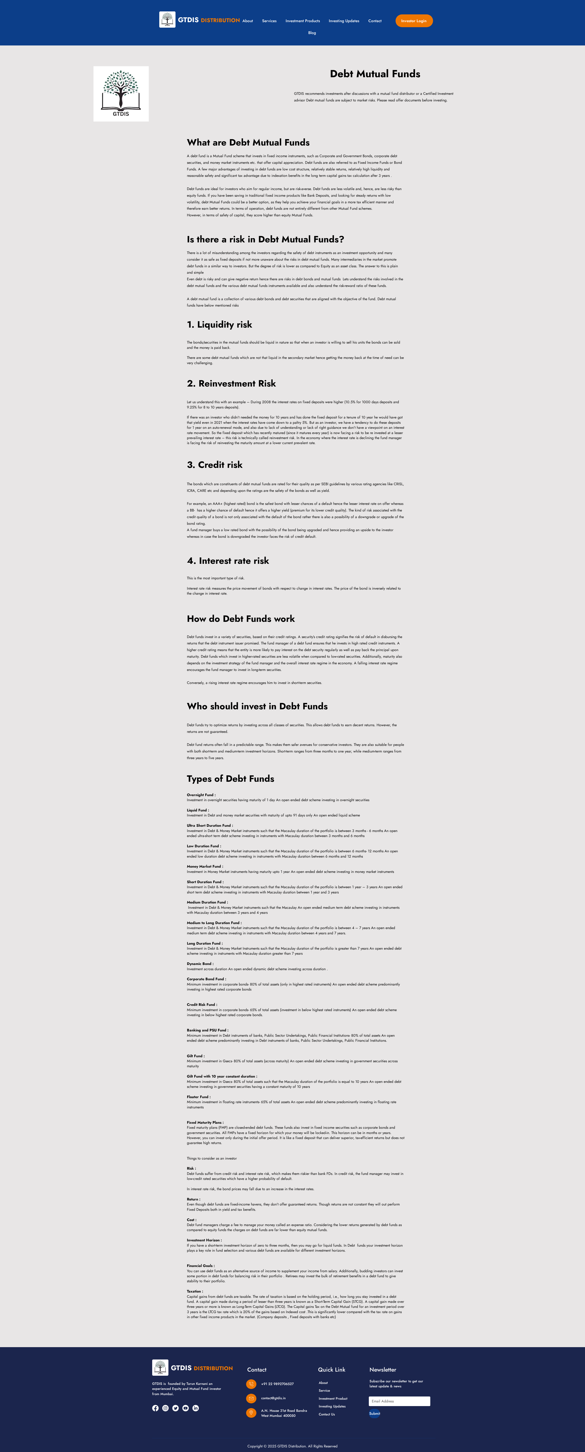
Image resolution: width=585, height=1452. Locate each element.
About (323, 1382)
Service (324, 1390)
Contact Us (327, 1414)
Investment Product (333, 1398)
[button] (303, 21)
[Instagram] (165, 1408)
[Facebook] (155, 1408)
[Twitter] (175, 1408)
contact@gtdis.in (273, 1398)
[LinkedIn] (195, 1408)
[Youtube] (185, 1408)
